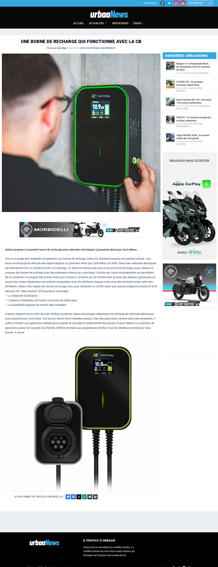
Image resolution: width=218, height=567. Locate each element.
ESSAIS (206, 106)
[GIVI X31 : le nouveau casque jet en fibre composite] (170, 119)
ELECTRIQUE (93, 48)
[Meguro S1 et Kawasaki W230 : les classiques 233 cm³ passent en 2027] (170, 66)
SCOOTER (180, 91)
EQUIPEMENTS (108, 48)
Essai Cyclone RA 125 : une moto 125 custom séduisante (193, 101)
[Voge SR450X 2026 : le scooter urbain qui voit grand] (170, 137)
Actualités (96, 23)
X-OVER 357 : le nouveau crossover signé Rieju (189, 83)
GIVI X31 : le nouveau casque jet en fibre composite (193, 119)
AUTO (83, 48)
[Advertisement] (189, 333)
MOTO (206, 73)
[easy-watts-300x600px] (189, 205)
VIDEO (185, 109)
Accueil (78, 23)
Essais (137, 23)
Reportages (120, 23)
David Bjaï (61, 48)
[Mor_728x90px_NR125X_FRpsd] (81, 236)
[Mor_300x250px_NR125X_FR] (189, 285)
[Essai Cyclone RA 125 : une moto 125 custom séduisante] (170, 102)
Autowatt (104, 258)
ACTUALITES (196, 73)
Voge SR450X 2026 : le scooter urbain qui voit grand (192, 137)
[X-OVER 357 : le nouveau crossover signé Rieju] (170, 84)
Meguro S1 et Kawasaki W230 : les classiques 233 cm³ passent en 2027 (193, 66)
